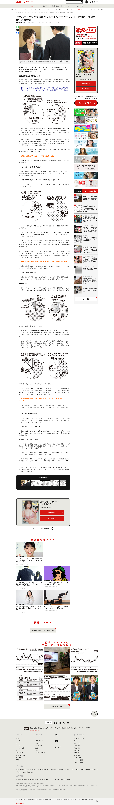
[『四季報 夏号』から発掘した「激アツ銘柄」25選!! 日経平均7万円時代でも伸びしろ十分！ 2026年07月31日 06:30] (84, 688)
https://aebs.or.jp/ (34, 730)
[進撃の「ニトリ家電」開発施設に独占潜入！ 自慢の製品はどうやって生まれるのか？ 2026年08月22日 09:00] (57, 660)
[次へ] (67, 483)
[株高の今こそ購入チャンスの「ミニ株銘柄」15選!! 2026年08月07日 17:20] (29, 688)
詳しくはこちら (20, 803)
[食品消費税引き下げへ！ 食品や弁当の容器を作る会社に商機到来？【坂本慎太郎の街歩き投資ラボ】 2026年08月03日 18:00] (57, 688)
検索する (82, 2)
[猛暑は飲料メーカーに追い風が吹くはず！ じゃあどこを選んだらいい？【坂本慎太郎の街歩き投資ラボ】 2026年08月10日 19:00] (84, 660)
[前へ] (19, 483)
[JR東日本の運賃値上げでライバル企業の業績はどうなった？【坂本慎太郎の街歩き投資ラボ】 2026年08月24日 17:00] (29, 660)
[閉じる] (97, 801)
